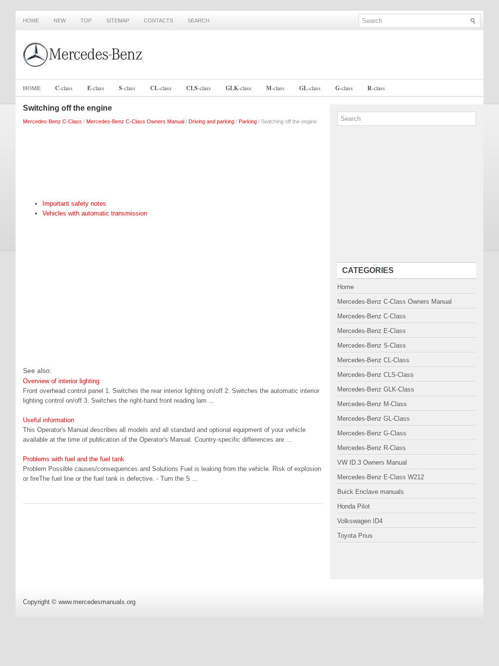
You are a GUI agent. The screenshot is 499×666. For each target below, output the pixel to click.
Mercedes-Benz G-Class (371, 433)
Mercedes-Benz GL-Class (373, 418)
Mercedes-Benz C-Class (52, 121)
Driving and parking (211, 121)
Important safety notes (74, 203)
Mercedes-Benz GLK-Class (375, 389)
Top (86, 20)
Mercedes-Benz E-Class (371, 330)
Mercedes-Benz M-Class (372, 404)
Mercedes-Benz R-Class (371, 447)
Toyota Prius (355, 535)
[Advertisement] (173, 160)
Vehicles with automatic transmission (94, 213)
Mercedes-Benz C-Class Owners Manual (135, 121)
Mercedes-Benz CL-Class (373, 360)
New (60, 20)
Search (199, 20)
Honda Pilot (353, 506)
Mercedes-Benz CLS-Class (375, 374)
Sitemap (117, 20)
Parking (248, 121)
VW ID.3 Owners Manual (372, 462)
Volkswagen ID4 (360, 521)
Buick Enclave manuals (370, 491)
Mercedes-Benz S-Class (371, 345)
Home (31, 20)
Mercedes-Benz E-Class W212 (380, 477)
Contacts (158, 20)
